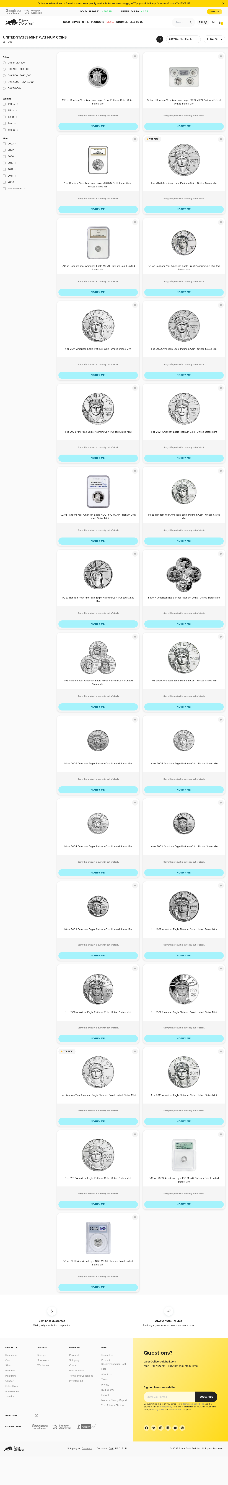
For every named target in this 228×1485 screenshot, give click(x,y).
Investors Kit (76, 1380)
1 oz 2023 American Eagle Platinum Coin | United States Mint (184, 183)
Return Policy (76, 1370)
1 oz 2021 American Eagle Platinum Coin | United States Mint (184, 431)
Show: (210, 39)
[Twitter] (154, 1428)
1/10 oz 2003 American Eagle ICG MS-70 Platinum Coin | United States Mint (184, 1180)
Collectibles (11, 1386)
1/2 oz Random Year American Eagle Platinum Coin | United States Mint (98, 599)
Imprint (105, 1395)
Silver (134, 11)
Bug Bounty (107, 1389)
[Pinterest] (182, 1428)
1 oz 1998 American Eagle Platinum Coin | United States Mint (98, 1012)
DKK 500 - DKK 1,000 (20, 75)
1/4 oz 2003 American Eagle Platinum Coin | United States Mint (184, 846)
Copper (9, 1380)
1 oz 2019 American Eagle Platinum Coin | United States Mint (184, 1095)
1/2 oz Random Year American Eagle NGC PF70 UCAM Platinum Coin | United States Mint (98, 516)
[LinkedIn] (168, 1428)
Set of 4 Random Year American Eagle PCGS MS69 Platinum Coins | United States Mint (184, 102)
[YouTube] (175, 1428)
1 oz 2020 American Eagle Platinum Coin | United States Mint (184, 680)
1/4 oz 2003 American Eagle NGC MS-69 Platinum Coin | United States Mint (98, 1263)
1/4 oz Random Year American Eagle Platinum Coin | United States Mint (184, 516)
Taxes (104, 1379)
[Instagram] (161, 1428)
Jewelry (9, 1396)
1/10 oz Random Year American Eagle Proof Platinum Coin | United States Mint (98, 102)
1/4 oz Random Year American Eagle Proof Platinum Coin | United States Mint (184, 267)
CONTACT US (182, 3)
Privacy (105, 1384)
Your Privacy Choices (113, 1405)
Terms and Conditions (81, 1375)
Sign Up (214, 11)
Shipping (74, 1360)
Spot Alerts (43, 1360)
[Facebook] (146, 1428)
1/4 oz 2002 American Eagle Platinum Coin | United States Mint (98, 929)
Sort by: (173, 39)
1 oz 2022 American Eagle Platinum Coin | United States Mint (184, 348)
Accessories (12, 1391)
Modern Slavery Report (114, 1400)
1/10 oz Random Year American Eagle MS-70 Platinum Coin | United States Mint (98, 267)
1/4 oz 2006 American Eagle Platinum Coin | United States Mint (98, 763)
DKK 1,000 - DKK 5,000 (21, 81)
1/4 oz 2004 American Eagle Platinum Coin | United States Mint (98, 846)
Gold (96, 11)
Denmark (87, 1448)
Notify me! (98, 126)
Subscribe (206, 1396)
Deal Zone (11, 1355)
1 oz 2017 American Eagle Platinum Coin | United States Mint (98, 1178)
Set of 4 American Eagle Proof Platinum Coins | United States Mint (184, 597)
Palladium (10, 1375)
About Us (106, 1374)
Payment (74, 1355)
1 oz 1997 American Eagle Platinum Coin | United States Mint (184, 1012)
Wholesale (43, 1365)
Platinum (10, 1370)
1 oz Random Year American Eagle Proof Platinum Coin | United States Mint (98, 682)
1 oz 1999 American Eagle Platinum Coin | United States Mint (184, 929)
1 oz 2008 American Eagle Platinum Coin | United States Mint (98, 431)
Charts (72, 1365)
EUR (124, 1448)
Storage (41, 1355)
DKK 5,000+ (14, 88)
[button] (183, 39)
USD (117, 1448)
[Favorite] (135, 56)
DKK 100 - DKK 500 (18, 69)
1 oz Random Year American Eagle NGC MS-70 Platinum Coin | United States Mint (98, 185)
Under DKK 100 (16, 62)
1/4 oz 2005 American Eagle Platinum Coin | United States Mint (184, 763)
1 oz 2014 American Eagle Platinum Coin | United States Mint (98, 348)
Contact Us (107, 1355)
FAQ (103, 1369)
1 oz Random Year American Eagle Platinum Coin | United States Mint (98, 1095)
